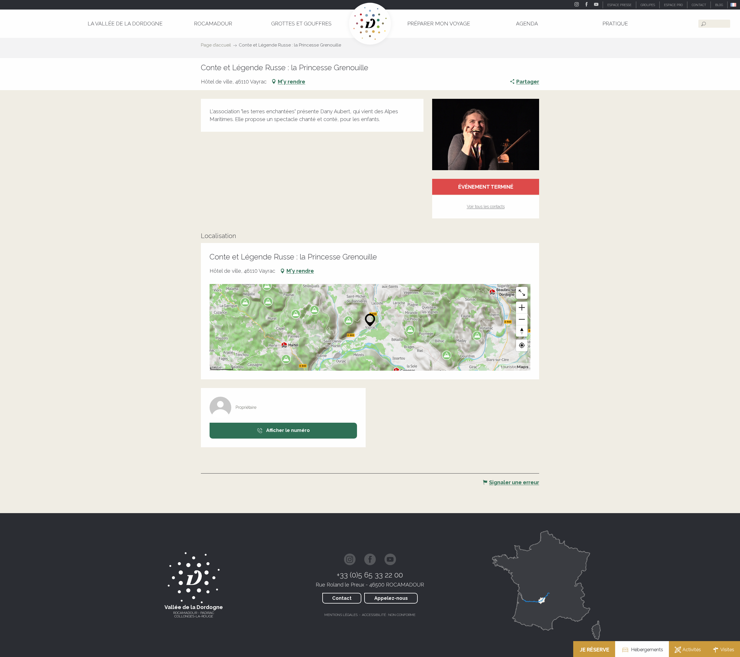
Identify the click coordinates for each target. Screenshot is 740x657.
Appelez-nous (391, 598)
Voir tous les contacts (486, 206)
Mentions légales (341, 615)
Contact (342, 598)
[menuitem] (125, 23)
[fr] (734, 5)
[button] (734, 5)
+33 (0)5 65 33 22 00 (370, 575)
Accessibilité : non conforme (388, 615)
